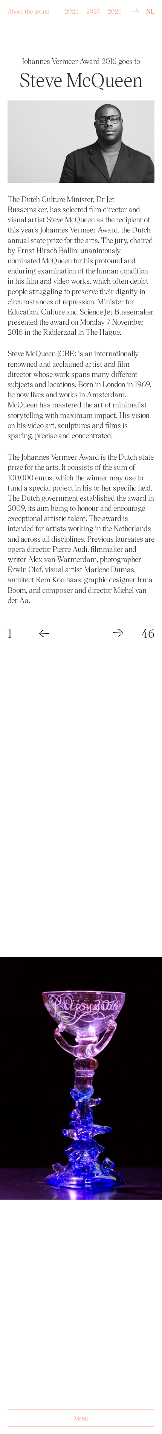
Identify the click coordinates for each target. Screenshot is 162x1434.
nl (150, 11)
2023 (115, 9)
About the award (29, 9)
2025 (72, 9)
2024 (93, 9)
